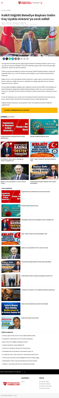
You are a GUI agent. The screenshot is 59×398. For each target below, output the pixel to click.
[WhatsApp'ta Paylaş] (9, 59)
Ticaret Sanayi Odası (44, 388)
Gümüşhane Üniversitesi (45, 386)
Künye (22, 381)
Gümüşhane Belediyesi (45, 384)
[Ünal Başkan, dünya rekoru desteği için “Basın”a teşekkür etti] (15, 149)
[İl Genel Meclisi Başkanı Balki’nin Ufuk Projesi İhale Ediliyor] (44, 172)
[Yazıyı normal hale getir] (27, 59)
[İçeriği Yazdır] (18, 59)
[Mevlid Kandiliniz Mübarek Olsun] (44, 127)
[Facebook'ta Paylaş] (4, 59)
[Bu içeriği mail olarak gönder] (15, 59)
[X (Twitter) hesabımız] (24, 372)
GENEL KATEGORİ (10, 24)
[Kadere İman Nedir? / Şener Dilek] (10, 328)
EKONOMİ (3, 24)
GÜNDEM (18, 24)
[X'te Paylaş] (7, 59)
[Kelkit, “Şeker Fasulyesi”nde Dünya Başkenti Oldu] (44, 149)
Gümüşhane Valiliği (44, 381)
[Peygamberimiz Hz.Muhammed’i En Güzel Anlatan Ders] (15, 127)
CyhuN (15, 395)
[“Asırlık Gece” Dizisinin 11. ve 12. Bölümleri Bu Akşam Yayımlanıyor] (10, 300)
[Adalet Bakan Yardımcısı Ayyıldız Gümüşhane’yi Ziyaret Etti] (10, 286)
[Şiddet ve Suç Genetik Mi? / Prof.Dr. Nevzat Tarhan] (15, 172)
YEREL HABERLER (33, 24)
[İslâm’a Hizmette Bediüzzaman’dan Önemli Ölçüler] (10, 314)
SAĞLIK (22, 24)
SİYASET (27, 24)
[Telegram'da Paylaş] (12, 59)
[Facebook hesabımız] (22, 372)
